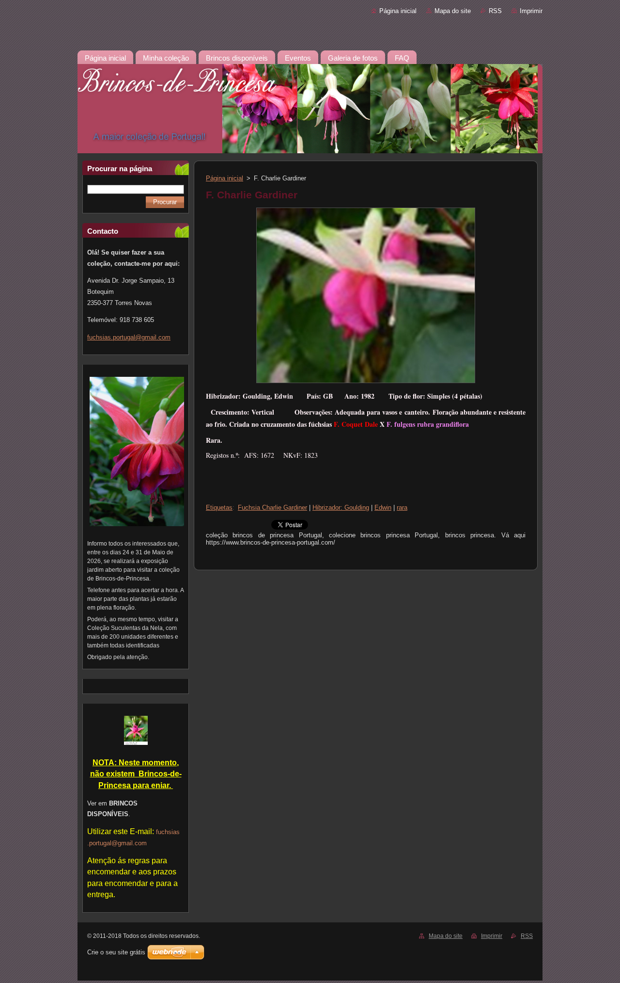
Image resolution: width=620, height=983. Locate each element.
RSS (495, 11)
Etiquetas (219, 507)
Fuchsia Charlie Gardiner (272, 507)
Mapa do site (452, 11)
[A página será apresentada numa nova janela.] (366, 383)
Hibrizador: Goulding (340, 507)
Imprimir (531, 11)
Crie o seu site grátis (116, 952)
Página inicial (398, 11)
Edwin (382, 507)
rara (402, 507)
